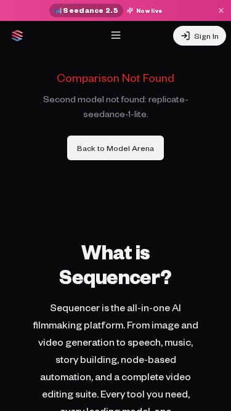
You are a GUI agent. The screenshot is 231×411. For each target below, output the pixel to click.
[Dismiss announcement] (221, 10)
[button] (116, 35)
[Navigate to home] (17, 35)
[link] (115, 148)
